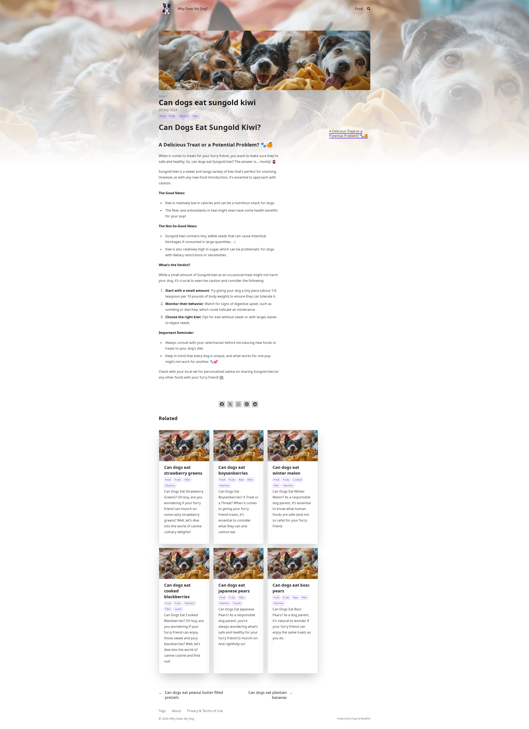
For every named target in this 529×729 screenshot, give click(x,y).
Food (162, 96)
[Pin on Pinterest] (246, 404)
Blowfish (365, 718)
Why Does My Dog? (193, 8)
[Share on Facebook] (222, 404)
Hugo (354, 718)
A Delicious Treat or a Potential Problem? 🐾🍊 (348, 133)
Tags (162, 711)
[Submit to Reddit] (255, 404)
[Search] (368, 8)
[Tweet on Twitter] (230, 404)
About (176, 711)
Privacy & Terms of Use (205, 711)
